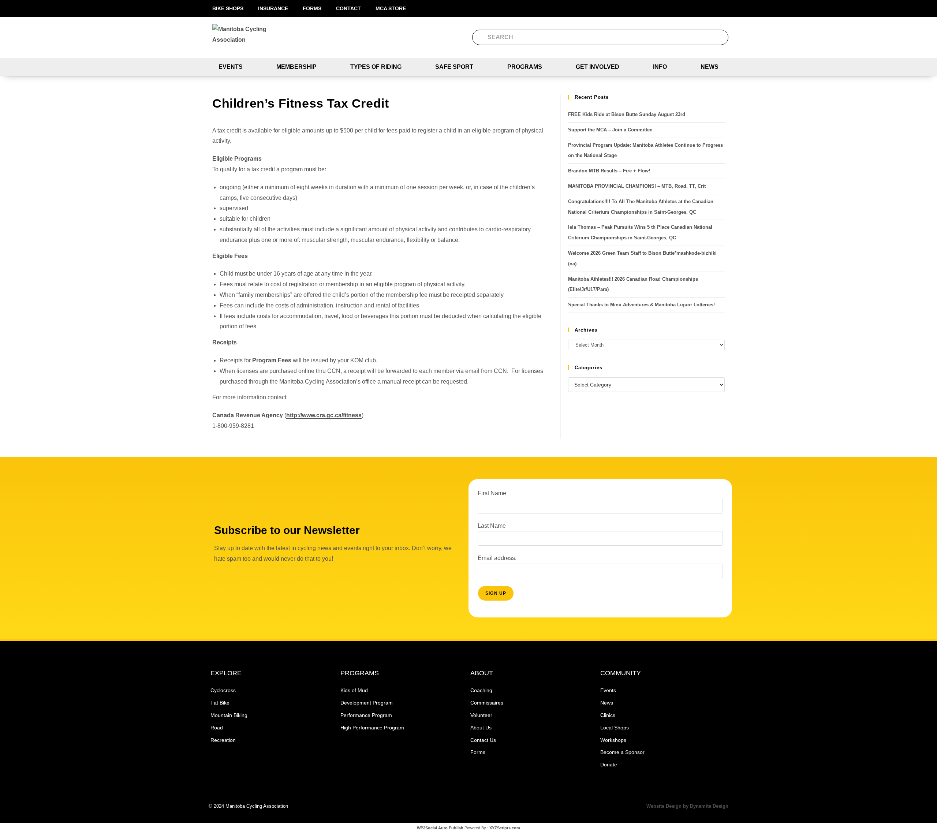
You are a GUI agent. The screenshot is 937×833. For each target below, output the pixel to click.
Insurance (273, 8)
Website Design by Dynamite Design (687, 806)
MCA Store (391, 8)
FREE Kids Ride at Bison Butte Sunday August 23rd (626, 114)
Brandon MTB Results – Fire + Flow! (609, 170)
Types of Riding (376, 67)
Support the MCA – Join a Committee (610, 129)
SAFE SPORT (454, 67)
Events (231, 67)
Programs (524, 67)
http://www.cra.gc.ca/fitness (324, 415)
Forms (312, 8)
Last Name (492, 526)
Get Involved (597, 67)
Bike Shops (227, 8)
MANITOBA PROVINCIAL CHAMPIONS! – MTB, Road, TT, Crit (637, 186)
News (709, 67)
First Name (492, 493)
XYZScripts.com (504, 828)
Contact (348, 8)
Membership (296, 67)
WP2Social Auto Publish (440, 828)
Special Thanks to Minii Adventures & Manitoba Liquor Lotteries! (641, 304)
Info (660, 67)
